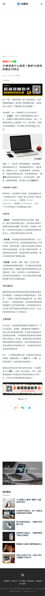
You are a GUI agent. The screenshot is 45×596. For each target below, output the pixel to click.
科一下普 (7, 75)
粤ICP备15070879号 (25, 589)
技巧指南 (22, 581)
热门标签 (22, 584)
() (23, 399)
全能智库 (6, 581)
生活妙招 (38, 581)
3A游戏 (5, 61)
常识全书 (14, 581)
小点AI (15, 589)
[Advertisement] (22, 30)
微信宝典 (30, 581)
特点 (14, 61)
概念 (10, 61)
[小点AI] (22, 4)
